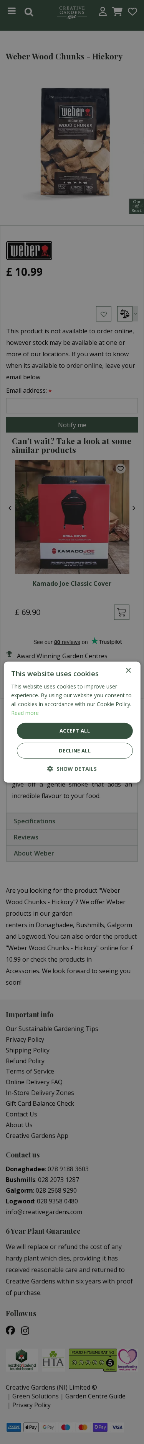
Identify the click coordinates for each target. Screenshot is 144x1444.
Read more (25, 712)
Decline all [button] (75, 750)
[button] (72, 768)
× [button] (128, 670)
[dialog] (71, 721)
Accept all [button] (75, 730)
